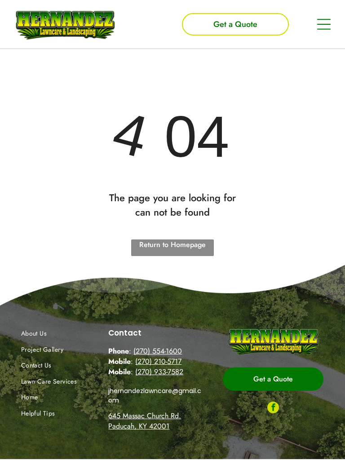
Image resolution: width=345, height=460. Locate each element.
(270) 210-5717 (158, 361)
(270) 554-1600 (157, 351)
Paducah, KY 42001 (138, 426)
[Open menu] (324, 24)
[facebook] (273, 409)
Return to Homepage (172, 244)
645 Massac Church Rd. (144, 416)
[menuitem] (54, 333)
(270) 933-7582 (159, 372)
